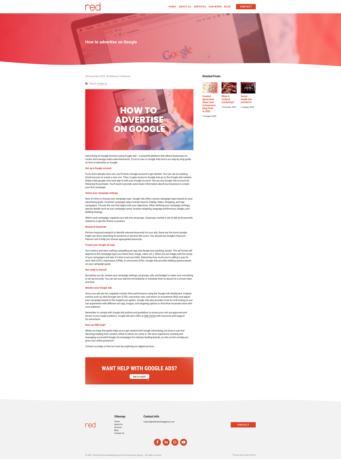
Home (172, 6)
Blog (227, 6)
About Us (185, 6)
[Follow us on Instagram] (174, 442)
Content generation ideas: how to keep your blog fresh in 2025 (209, 104)
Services (200, 6)
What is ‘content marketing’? (228, 99)
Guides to (102, 83)
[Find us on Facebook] (157, 442)
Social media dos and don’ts (246, 99)
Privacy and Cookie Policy (244, 455)
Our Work (215, 6)
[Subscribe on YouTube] (183, 442)
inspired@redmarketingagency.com (159, 422)
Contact (246, 6)
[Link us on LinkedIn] (166, 442)
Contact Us (119, 433)
